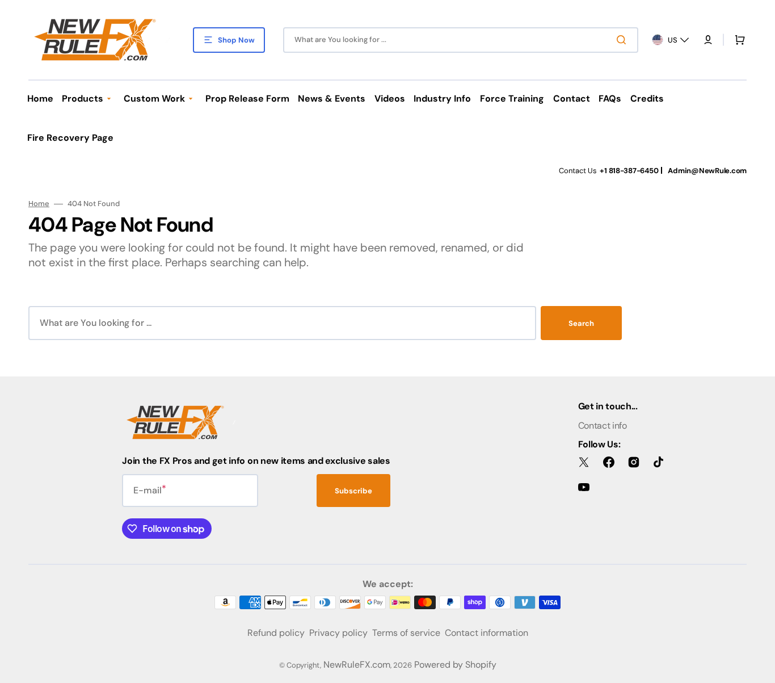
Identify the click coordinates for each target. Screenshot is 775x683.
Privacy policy (338, 633)
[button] (708, 39)
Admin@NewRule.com (707, 170)
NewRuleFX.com (356, 665)
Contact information (486, 633)
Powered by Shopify (455, 665)
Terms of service (406, 633)
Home (38, 203)
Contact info (602, 425)
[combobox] (460, 40)
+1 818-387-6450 (629, 170)
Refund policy (276, 633)
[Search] (623, 39)
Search (581, 323)
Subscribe (353, 491)
